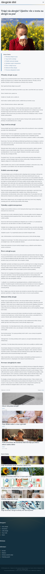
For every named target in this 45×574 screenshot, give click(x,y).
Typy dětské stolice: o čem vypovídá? (14, 424)
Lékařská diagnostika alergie (9, 499)
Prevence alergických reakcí (13, 70)
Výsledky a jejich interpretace (13, 63)
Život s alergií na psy (11, 65)
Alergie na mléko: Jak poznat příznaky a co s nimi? (16, 488)
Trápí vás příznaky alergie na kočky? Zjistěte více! (16, 465)
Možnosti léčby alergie (11, 67)
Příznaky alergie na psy (12, 56)
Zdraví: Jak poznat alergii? (10, 406)
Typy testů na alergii (11, 59)
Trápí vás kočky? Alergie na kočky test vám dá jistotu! (17, 510)
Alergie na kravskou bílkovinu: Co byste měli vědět (16, 476)
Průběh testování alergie (12, 61)
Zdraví (43, 390)
